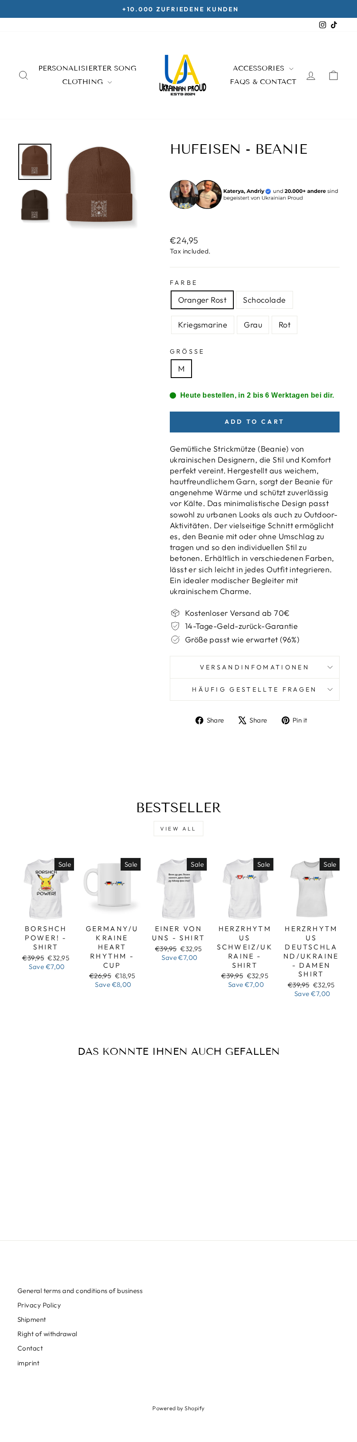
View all (178, 828)
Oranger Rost (202, 300)
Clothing (83, 82)
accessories (260, 68)
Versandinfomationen (255, 667)
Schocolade (264, 300)
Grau (253, 325)
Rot (284, 325)
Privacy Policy (39, 1305)
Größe (187, 351)
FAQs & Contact (263, 82)
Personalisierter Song (87, 68)
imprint (28, 1363)
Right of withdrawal (47, 1334)
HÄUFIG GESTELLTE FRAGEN (254, 689)
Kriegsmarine (202, 325)
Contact (30, 1348)
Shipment (31, 1319)
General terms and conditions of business (79, 1291)
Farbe (184, 283)
